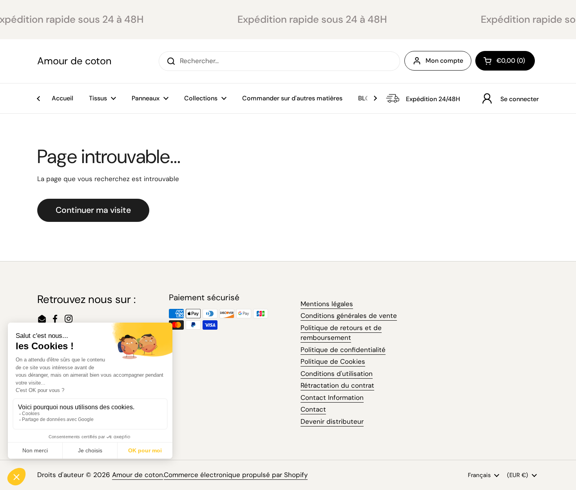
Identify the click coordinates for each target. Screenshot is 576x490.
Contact (313, 409)
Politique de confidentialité (343, 349)
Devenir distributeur (332, 421)
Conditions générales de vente (349, 315)
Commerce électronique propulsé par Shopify (236, 474)
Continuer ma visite (93, 210)
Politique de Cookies (333, 361)
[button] (505, 61)
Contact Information (332, 397)
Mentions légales (327, 303)
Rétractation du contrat (337, 385)
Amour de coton (74, 61)
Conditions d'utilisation (337, 373)
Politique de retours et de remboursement (341, 332)
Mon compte (444, 60)
